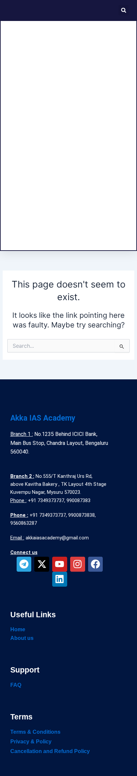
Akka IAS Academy (42, 418)
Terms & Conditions (35, 732)
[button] (123, 10)
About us (22, 638)
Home (17, 629)
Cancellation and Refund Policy (50, 751)
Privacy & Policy (31, 741)
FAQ (15, 685)
